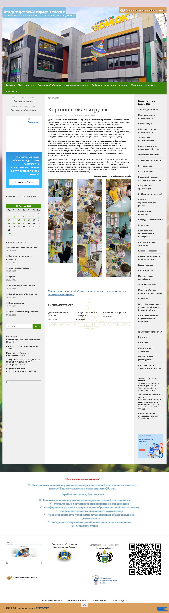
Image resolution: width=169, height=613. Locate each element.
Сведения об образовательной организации (62, 85)
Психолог (143, 342)
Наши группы (145, 265)
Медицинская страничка (145, 349)
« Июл (9, 233)
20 (24, 223)
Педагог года (145, 123)
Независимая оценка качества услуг (149, 258)
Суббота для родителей (150, 194)
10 (9, 220)
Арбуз (11, 276)
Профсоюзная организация (145, 187)
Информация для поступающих (109, 85)
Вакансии (143, 298)
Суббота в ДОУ (119, 600)
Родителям (144, 225)
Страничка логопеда (148, 154)
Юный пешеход (16, 303)
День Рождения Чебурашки (22, 294)
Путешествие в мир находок (23, 311)
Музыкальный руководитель (145, 358)
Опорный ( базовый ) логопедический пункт (150, 178)
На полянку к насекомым (21, 285)
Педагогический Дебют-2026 (147, 102)
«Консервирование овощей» (22, 247)
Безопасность (145, 166)
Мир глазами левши (18, 268)
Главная (10, 85)
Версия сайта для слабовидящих (145, 10)
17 (9, 223)
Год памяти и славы (77, 600)
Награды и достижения (150, 219)
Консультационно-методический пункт (149, 147)
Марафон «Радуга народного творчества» (150, 291)
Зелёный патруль (147, 284)
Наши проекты (146, 270)
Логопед (142, 337)
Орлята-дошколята (148, 109)
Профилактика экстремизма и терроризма (146, 233)
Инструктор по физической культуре (149, 366)
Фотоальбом (100, 600)
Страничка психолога (149, 160)
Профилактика (145, 171)
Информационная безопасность (147, 243)
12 (19, 220)
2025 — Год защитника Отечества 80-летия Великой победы (149, 307)
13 (24, 220)
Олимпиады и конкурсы (145, 212)
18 (14, 223)
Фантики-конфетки (114, 312)
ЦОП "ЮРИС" (42, 608)
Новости (53, 98)
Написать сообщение (24, 182)
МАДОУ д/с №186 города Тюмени (34, 11)
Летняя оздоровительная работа (147, 202)
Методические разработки (145, 277)
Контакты (12, 91)
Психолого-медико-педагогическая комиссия (148, 318)
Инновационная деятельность (146, 116)
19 (19, 223)
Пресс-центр (25, 85)
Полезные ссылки (147, 251)
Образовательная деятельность (147, 130)
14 (29, 220)
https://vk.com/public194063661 (21, 371)
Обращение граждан (142, 85)
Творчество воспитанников (146, 139)
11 (14, 220)
